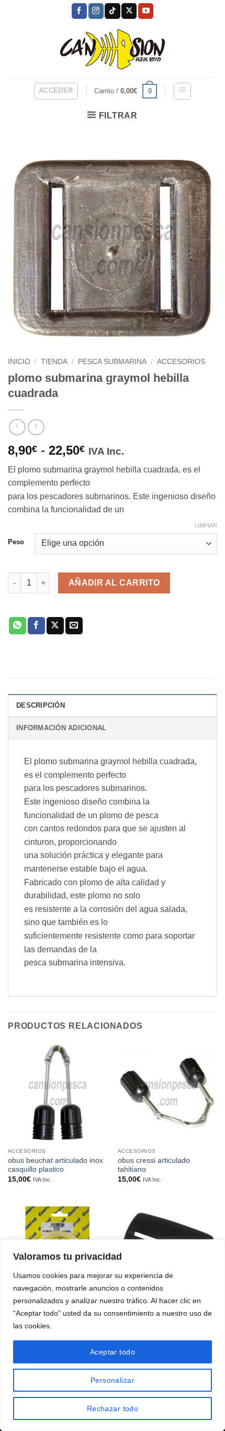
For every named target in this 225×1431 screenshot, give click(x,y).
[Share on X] (55, 626)
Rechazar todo (112, 1408)
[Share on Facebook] (36, 626)
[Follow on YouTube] (145, 11)
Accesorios (181, 362)
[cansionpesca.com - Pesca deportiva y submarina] (113, 49)
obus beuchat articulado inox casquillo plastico (55, 1165)
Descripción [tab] (40, 705)
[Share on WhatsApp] (17, 626)
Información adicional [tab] (61, 728)
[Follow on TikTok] (112, 11)
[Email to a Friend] (74, 626)
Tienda (54, 362)
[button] (56, 91)
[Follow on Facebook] (79, 11)
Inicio (19, 362)
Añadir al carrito (114, 582)
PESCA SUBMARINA (112, 362)
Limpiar (206, 525)
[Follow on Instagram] (96, 11)
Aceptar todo (112, 1352)
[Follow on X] (129, 11)
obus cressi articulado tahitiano (154, 1165)
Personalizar (112, 1380)
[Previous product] (36, 427)
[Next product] (17, 427)
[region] (112, 1335)
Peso (16, 542)
